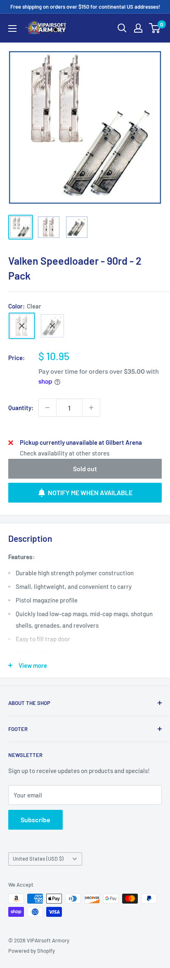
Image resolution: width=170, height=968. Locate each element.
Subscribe (35, 819)
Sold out (85, 468)
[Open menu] (12, 28)
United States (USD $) (38, 858)
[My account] (138, 28)
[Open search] (122, 28)
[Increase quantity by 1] (91, 407)
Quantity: (20, 407)
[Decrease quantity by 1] (47, 407)
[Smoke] (52, 326)
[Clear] (22, 326)
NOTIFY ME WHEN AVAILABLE (90, 492)
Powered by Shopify (31, 950)
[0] (155, 28)
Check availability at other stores (64, 453)
